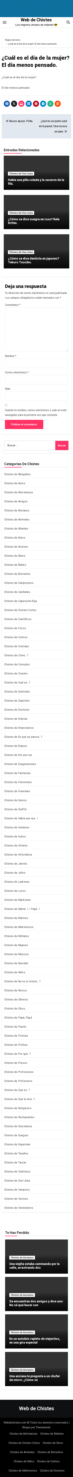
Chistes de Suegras (16, 1135)
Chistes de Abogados (17, 474)
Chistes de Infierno (16, 845)
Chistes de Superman (17, 1144)
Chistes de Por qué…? (17, 1053)
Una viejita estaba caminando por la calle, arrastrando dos (34, 1265)
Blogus (26, 1427)
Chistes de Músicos (16, 954)
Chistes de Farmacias (17, 773)
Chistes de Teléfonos (17, 1171)
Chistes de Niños (14, 972)
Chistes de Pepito (15, 1026)
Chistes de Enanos (15, 746)
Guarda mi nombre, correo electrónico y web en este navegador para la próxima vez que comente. (36, 413)
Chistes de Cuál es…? (17, 682)
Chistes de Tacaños (16, 1153)
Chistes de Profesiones (18, 1072)
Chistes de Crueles (16, 673)
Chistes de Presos (15, 1063)
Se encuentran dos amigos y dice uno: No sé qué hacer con (36, 1303)
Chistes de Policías (16, 1035)
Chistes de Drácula (15, 718)
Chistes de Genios (15, 800)
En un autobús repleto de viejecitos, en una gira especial (34, 1340)
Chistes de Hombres (17, 827)
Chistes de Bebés (15, 564)
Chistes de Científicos (17, 619)
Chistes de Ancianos (16, 510)
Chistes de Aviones (16, 546)
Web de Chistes (36, 19)
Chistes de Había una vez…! (21, 818)
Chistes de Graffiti (15, 809)
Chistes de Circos (15, 628)
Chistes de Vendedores (18, 1207)
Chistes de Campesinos (18, 583)
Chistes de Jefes (14, 872)
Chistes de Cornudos (17, 664)
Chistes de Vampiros (17, 1189)
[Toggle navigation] (4, 22)
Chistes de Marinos (16, 918)
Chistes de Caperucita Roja (20, 601)
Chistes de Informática (18, 854)
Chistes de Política (16, 1044)
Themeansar (43, 1427)
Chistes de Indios (15, 836)
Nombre (10, 356)
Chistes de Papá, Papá (18, 1017)
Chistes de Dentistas (17, 691)
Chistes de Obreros (16, 999)
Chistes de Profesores (18, 1081)
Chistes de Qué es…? (17, 1090)
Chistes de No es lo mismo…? (22, 981)
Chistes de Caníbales (17, 592)
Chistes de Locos (15, 890)
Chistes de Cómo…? (16, 655)
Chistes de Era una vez (18, 755)
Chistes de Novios (15, 990)
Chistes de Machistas (17, 900)
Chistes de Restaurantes (19, 1117)
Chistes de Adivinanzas (18, 492)
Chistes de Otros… (15, 1008)
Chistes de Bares (14, 555)
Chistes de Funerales (17, 791)
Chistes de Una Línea (21, 173)
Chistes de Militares (16, 936)
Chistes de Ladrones (17, 881)
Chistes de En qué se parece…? (23, 736)
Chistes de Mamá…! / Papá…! (22, 909)
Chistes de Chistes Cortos (20, 610)
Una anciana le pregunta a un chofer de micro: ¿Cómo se (34, 1378)
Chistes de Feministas (18, 782)
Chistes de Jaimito (15, 863)
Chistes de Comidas (16, 646)
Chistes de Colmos (16, 637)
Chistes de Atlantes (16, 528)
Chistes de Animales (17, 519)
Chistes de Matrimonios (18, 927)
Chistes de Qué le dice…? (19, 1099)
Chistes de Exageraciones (20, 764)
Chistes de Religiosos (17, 1108)
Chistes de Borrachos (17, 573)
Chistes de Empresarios (19, 727)
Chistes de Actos (14, 483)
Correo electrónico (17, 372)
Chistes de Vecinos (16, 1198)
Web (7, 388)
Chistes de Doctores (17, 709)
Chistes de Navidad (16, 963)
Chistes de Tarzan (15, 1162)
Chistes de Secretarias (18, 1126)
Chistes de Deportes (17, 700)
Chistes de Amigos (16, 501)
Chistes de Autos (14, 537)
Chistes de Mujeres (16, 945)
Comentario (12, 305)
